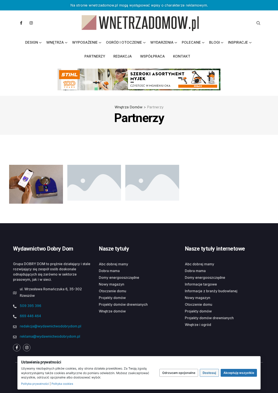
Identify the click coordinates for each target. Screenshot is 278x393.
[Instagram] (31, 23)
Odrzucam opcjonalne (178, 373)
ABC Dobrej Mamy (113, 264)
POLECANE (191, 42)
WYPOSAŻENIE (85, 42)
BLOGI (214, 42)
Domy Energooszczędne (119, 277)
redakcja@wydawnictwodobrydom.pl (50, 326)
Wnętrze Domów (112, 311)
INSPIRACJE (238, 42)
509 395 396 (30, 306)
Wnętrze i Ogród (198, 324)
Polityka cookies (62, 383)
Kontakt (181, 56)
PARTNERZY (94, 56)
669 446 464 (30, 316)
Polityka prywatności (35, 383)
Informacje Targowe (201, 284)
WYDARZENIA (162, 42)
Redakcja (122, 56)
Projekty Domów (112, 298)
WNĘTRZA (55, 42)
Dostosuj (209, 373)
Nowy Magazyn (111, 284)
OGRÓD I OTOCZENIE (124, 42)
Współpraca (152, 56)
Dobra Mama (109, 271)
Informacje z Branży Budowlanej (211, 291)
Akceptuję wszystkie (238, 373)
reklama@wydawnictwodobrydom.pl (50, 336)
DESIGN (31, 42)
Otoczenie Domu (112, 291)
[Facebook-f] (21, 23)
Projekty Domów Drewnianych (123, 304)
